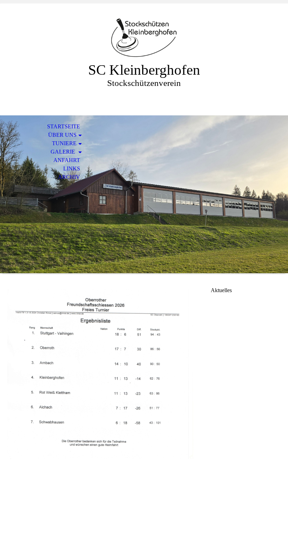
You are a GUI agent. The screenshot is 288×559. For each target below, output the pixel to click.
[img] (144, 38)
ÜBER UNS (62, 135)
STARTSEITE (63, 126)
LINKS (71, 168)
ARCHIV (69, 177)
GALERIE (64, 152)
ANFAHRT (66, 160)
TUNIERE (64, 143)
